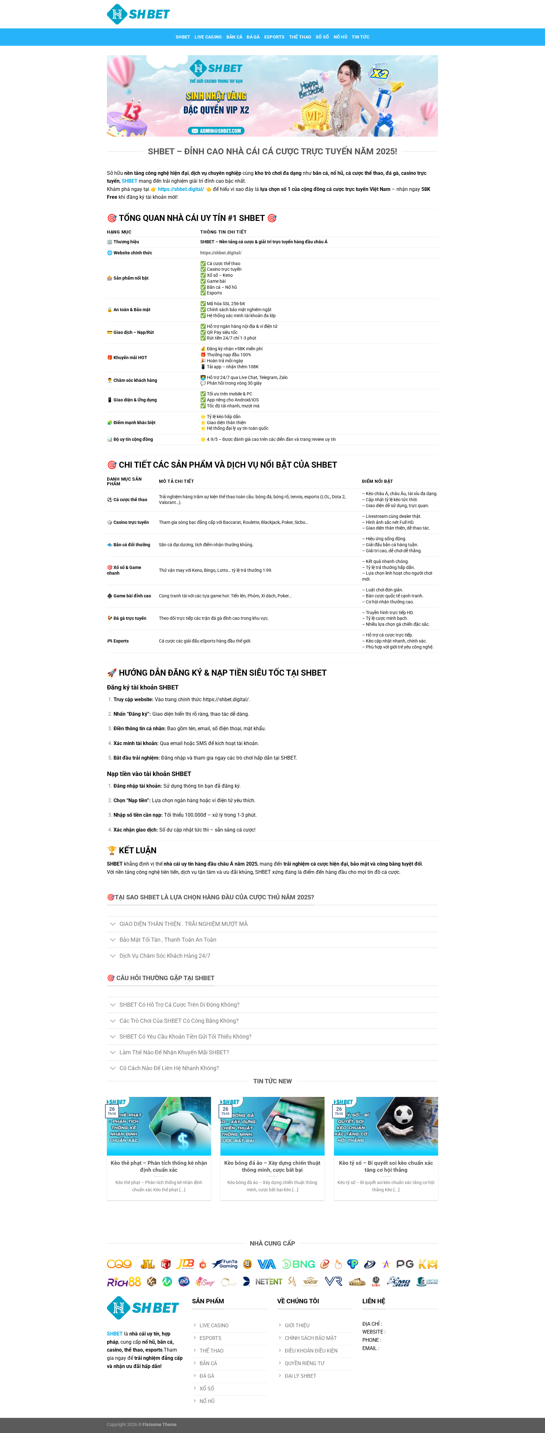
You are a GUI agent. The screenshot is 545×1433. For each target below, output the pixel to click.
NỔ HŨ (340, 37)
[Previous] (105, 1152)
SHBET (183, 37)
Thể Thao (300, 37)
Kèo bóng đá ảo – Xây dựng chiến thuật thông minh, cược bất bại (272, 1166)
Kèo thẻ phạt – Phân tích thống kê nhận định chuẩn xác (159, 1166)
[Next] (439, 1152)
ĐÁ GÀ (253, 37)
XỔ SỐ (322, 37)
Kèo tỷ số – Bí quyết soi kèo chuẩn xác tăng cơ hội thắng (386, 1166)
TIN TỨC (360, 37)
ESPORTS (274, 37)
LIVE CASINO (208, 37)
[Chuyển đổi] (113, 925)
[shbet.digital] (138, 14)
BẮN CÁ (234, 37)
